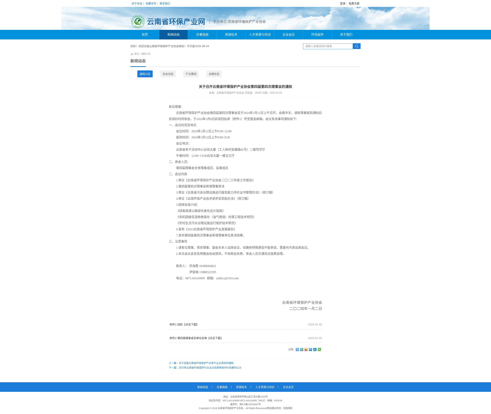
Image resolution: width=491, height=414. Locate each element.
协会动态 (168, 73)
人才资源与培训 (260, 34)
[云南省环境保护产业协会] (170, 18)
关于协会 (137, 3)
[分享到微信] (319, 349)
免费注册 (354, 3)
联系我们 (165, 3)
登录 (342, 3)
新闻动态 (173, 34)
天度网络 (287, 408)
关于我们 (346, 34)
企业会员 (289, 34)
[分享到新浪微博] (306, 349)
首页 (145, 34)
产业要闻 (191, 73)
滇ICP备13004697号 (250, 404)
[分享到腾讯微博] (310, 349)
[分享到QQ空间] (301, 349)
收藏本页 (151, 3)
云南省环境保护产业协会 (230, 408)
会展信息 (214, 73)
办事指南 (202, 34)
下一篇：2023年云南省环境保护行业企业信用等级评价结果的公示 (205, 367)
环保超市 (317, 34)
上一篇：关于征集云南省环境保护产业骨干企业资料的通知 (201, 363)
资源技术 (231, 34)
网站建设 (271, 408)
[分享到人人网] (315, 349)
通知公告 (145, 73)
